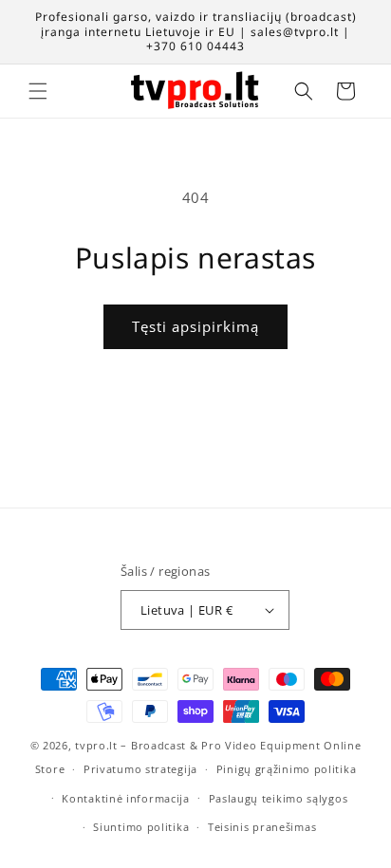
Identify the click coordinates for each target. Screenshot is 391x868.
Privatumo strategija (140, 769)
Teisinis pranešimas (262, 827)
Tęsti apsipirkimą (195, 326)
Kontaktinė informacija (125, 798)
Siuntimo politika (141, 827)
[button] (38, 91)
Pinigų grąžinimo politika (286, 769)
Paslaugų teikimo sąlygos (278, 798)
